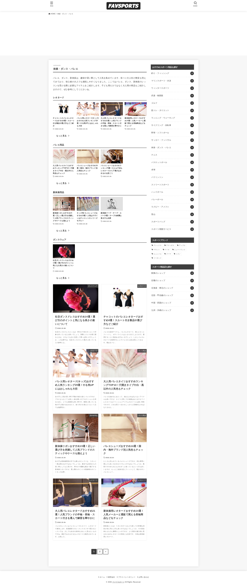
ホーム (102, 577)
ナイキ (167, 250)
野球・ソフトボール (160, 133)
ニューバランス (179, 250)
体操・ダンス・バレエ (161, 147)
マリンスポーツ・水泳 (161, 81)
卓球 (153, 170)
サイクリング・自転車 (161, 125)
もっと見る (61, 136)
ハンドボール (157, 192)
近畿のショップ (158, 280)
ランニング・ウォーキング (163, 118)
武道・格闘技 (157, 96)
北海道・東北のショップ (162, 288)
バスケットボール (159, 162)
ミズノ (178, 254)
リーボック (158, 258)
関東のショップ (158, 273)
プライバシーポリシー (126, 577)
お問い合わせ (144, 577)
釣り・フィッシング (160, 73)
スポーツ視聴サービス (161, 229)
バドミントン (157, 177)
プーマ (168, 254)
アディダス (170, 245)
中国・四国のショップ (161, 303)
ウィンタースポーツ (160, 88)
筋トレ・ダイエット (160, 110)
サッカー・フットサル (161, 140)
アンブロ (182, 245)
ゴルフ (154, 103)
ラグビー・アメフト (160, 207)
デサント (157, 250)
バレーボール (157, 199)
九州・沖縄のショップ (161, 310)
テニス (154, 155)
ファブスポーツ (118, 582)
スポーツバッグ (158, 222)
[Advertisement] (123, 35)
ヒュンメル (158, 254)
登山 (153, 214)
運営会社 (111, 577)
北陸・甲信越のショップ (162, 295)
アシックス (158, 245)
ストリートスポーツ (160, 185)
